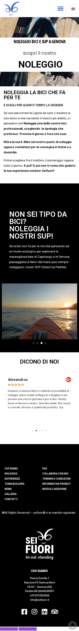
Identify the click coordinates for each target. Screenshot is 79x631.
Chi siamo (11, 468)
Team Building (14, 483)
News (8, 488)
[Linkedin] (44, 611)
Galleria (11, 494)
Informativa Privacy (56, 483)
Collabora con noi (55, 473)
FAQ (44, 468)
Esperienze (12, 478)
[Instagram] (34, 611)
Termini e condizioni (56, 478)
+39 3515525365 (39, 595)
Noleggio (11, 473)
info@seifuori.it (39, 599)
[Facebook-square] (24, 611)
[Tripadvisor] (54, 611)
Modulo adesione (54, 488)
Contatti (11, 499)
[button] (60, 8)
